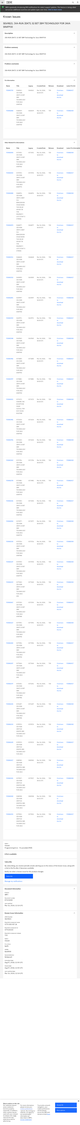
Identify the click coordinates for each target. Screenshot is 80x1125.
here (48, 1114)
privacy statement (26, 1120)
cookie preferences (26, 1109)
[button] (78, 1101)
